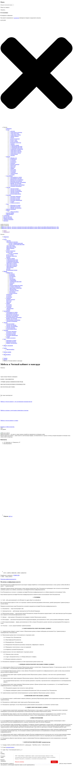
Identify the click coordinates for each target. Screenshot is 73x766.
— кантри (11, 137)
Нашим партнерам (7, 218)
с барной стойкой (10, 258)
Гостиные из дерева (11, 332)
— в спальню (12, 160)
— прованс (12, 143)
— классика (12, 131)
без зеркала (12, 273)
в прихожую (9, 294)
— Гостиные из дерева (14, 197)
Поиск (5, 230)
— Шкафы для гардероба (15, 183)
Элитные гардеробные (11, 321)
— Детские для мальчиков (15, 191)
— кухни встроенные (14, 138)
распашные (9, 305)
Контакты (5, 220)
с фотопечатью (9, 267)
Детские (8, 187)
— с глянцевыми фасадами (15, 146)
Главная (5, 358)
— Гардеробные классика (15, 178)
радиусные (9, 304)
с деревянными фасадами (15, 281)
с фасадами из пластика (12, 241)
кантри (8, 249)
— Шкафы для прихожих (15, 207)
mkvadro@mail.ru (10, 747)
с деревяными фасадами (12, 261)
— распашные (12, 170)
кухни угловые (10, 254)
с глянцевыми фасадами (12, 259)
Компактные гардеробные (12, 314)
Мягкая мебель (9, 214)
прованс (8, 257)
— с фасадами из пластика (15, 132)
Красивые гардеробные (12, 316)
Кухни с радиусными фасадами (16, 244)
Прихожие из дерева (11, 340)
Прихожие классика (11, 341)
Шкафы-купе (9, 272)
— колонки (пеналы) (14, 164)
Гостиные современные (12, 335)
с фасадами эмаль (10, 245)
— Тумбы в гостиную (14, 202)
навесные (8, 302)
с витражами (12, 279)
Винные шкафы (10, 213)
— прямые (11, 168)
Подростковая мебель (11, 329)
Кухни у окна (9, 252)
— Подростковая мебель (15, 193)
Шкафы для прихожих (11, 343)
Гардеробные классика (11, 313)
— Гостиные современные (15, 200)
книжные (8, 298)
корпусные (9, 300)
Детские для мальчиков (12, 326)
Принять (54, 761)
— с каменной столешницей (16, 149)
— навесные (12, 167)
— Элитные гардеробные (15, 186)
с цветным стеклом (13, 290)
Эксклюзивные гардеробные (13, 320)
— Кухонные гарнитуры (15, 142)
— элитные (12, 155)
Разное (8, 210)
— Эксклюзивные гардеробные (17, 184)
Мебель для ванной (11, 209)
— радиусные (12, 169)
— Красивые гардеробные (15, 181)
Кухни (7, 129)
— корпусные (12, 165)
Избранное (9, 128)
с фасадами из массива (11, 265)
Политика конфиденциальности (8, 579)
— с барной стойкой (14, 145)
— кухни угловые (13, 141)
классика (8, 240)
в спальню (8, 295)
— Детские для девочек (15, 190)
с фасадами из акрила (11, 263)
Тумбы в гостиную (10, 337)
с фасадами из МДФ (11, 247)
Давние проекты (10, 248)
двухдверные (12, 276)
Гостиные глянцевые (11, 331)
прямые (8, 303)
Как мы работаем (7, 216)
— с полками (12, 172)
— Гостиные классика (14, 199)
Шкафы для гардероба (11, 318)
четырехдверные (13, 293)
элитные (8, 268)
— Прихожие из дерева (14, 205)
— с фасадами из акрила (15, 150)
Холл (7, 204)
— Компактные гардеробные (16, 179)
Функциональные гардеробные (14, 317)
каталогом (16, 17)
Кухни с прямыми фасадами (16, 243)
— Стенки (11, 201)
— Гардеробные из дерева (15, 177)
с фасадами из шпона (11, 266)
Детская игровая (10, 323)
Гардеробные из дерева (12, 312)
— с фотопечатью (13, 154)
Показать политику (19, 761)
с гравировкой (12, 280)
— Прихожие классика (14, 206)
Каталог (5, 359)
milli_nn (10, 516)
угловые (8, 309)
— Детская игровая (14, 188)
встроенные (12, 275)
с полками (8, 307)
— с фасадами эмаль (14, 133)
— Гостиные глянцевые (15, 196)
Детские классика (10, 327)
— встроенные (12, 161)
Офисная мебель (10, 349)
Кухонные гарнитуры (11, 256)
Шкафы (8, 156)
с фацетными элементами (15, 288)
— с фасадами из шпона (15, 152)
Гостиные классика (11, 334)
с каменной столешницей (12, 262)
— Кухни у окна (13, 140)
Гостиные (8, 195)
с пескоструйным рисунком (16, 285)
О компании (6, 215)
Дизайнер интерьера (8, 219)
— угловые (12, 174)
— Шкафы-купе (13, 158)
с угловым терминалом (14, 286)
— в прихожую (13, 159)
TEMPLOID (16, 575)
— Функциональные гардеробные (17, 182)
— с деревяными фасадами (15, 147)
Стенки (8, 336)
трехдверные (12, 291)
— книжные (12, 163)
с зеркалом (11, 282)
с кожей (11, 284)
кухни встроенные (10, 250)
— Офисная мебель (14, 211)
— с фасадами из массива (15, 151)
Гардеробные (9, 175)
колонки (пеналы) (10, 299)
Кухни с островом (13, 253)
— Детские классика (14, 192)
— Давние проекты (14, 136)
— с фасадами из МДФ (15, 135)
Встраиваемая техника (11, 270)
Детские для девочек (11, 325)
